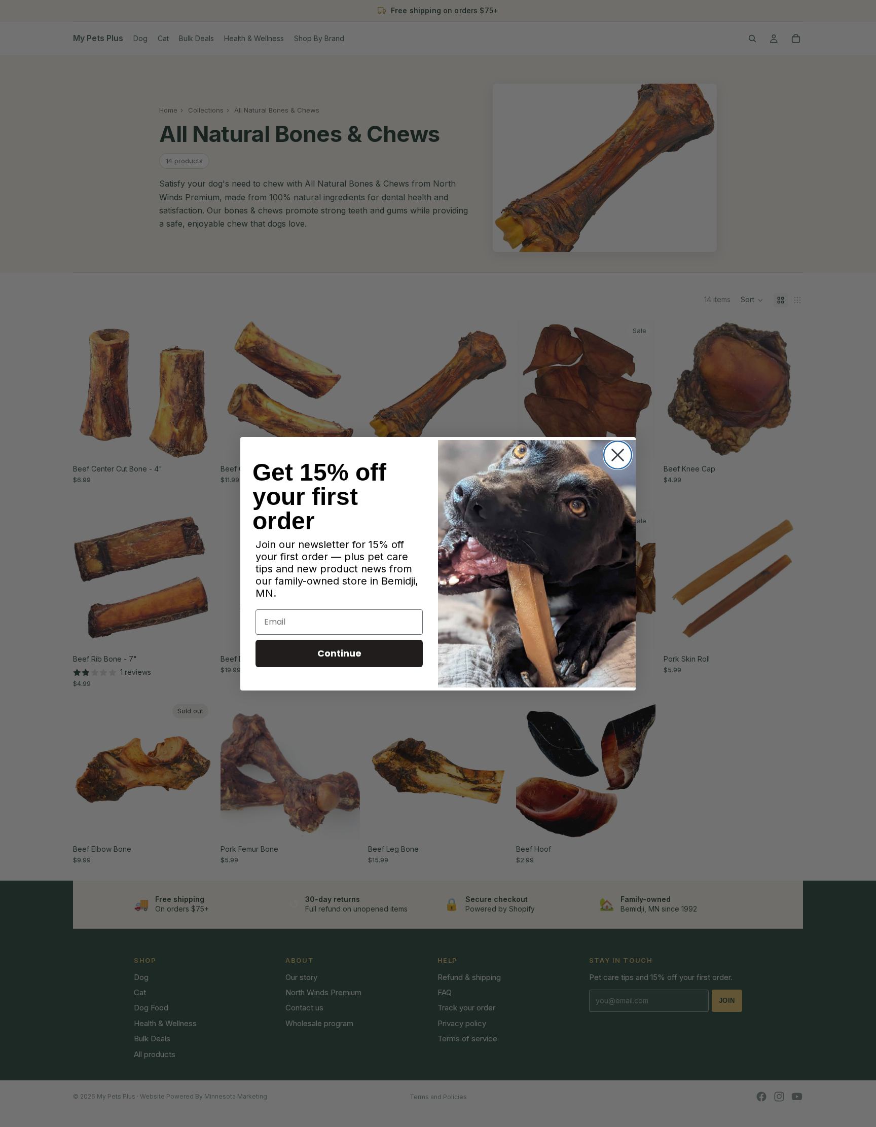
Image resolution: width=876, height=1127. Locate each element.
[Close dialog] (618, 455)
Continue (339, 653)
